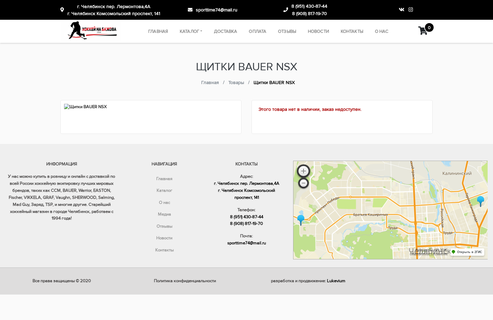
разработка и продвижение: (308, 281)
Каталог (189, 31)
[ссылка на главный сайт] (91, 31)
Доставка (225, 31)
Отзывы (287, 31)
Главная (158, 31)
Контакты (352, 31)
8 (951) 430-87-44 (309, 6)
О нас (382, 31)
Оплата (257, 31)
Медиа (164, 214)
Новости (318, 31)
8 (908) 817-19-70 (309, 13)
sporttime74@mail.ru (216, 10)
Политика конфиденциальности (185, 281)
